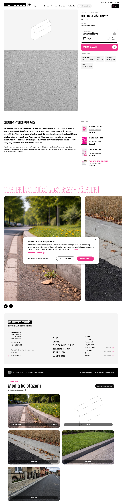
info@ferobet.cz (16, 356)
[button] (61, 253)
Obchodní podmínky (86, 372)
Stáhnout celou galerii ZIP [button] (105, 386)
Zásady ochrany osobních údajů (104, 372)
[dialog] (61, 250)
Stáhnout (92, 132)
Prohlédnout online (95, 130)
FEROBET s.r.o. (23, 372)
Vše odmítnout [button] (66, 258)
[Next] (11, 306)
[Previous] (6, 306)
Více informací (74, 249)
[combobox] (96, 239)
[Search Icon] (86, 6)
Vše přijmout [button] (85, 258)
